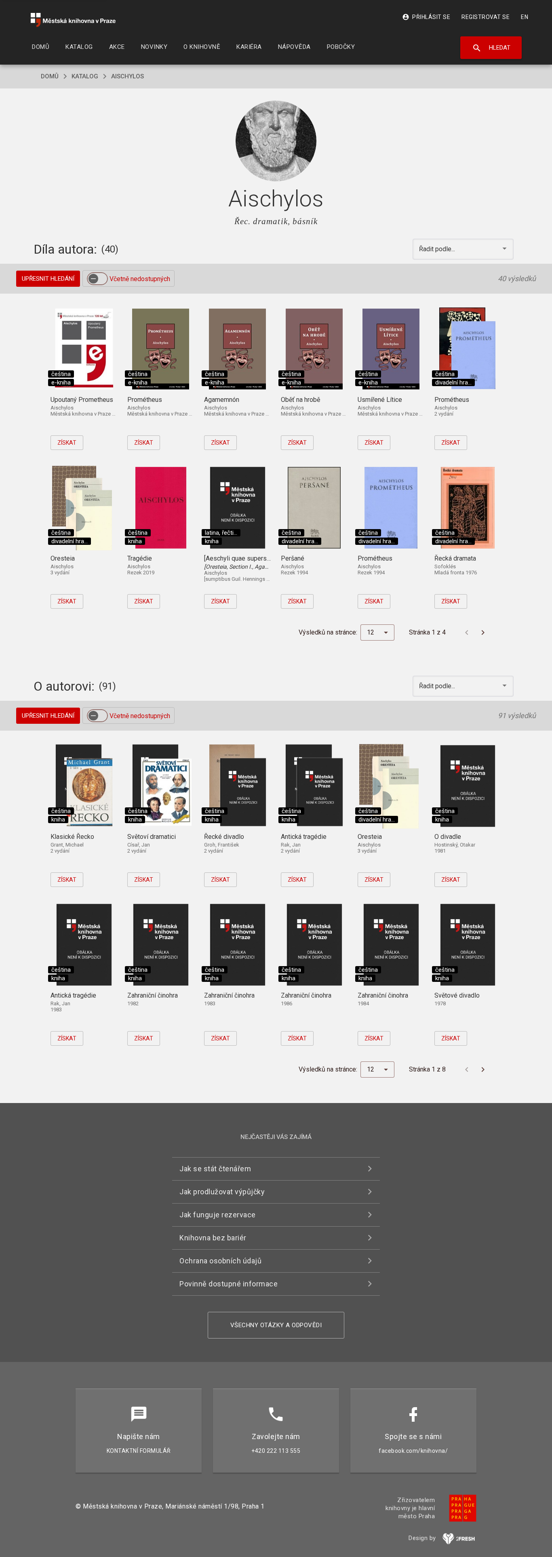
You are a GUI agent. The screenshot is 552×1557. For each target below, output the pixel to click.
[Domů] (73, 20)
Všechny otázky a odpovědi (276, 1325)
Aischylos (127, 76)
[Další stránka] (483, 632)
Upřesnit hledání (48, 278)
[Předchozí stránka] (467, 632)
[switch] (97, 278)
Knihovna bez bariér (213, 1237)
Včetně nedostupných (140, 279)
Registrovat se (485, 17)
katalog (85, 76)
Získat (66, 442)
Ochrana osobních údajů (220, 1261)
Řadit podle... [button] (438, 249)
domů (50, 76)
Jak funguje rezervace (217, 1214)
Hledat (491, 48)
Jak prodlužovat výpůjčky (222, 1191)
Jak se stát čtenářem (215, 1168)
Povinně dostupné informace (228, 1284)
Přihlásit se (426, 17)
